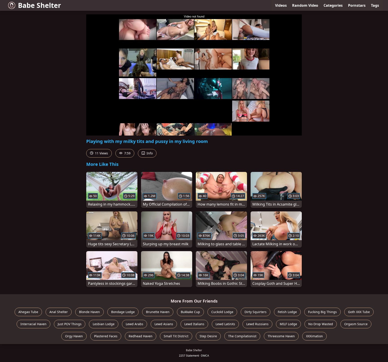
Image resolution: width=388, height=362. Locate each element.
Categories (333, 5)
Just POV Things (70, 324)
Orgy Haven (74, 336)
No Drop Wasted (320, 324)
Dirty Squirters (256, 312)
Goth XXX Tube (359, 312)
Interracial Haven (33, 324)
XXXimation (314, 336)
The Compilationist (242, 336)
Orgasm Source (356, 324)
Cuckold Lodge (222, 312)
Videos (281, 5)
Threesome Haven (281, 336)
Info (149, 153)
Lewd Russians (257, 324)
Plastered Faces (105, 336)
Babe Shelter (39, 5)
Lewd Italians (194, 324)
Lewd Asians (163, 324)
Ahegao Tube (28, 312)
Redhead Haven (140, 336)
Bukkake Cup (190, 312)
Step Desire (208, 336)
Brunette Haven (158, 312)
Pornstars (357, 5)
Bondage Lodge (123, 312)
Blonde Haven (89, 312)
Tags (375, 5)
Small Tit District (176, 336)
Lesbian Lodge (104, 324)
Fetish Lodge (287, 312)
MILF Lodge (288, 324)
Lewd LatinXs (225, 324)
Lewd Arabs (134, 324)
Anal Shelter (58, 312)
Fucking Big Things (322, 312)
